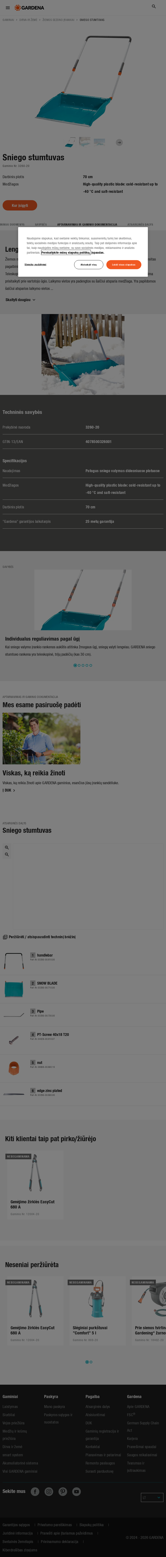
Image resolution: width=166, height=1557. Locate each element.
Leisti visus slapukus (124, 264)
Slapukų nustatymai (35, 264)
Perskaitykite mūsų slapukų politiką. (66, 252)
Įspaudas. (97, 252)
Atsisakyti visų (89, 264)
